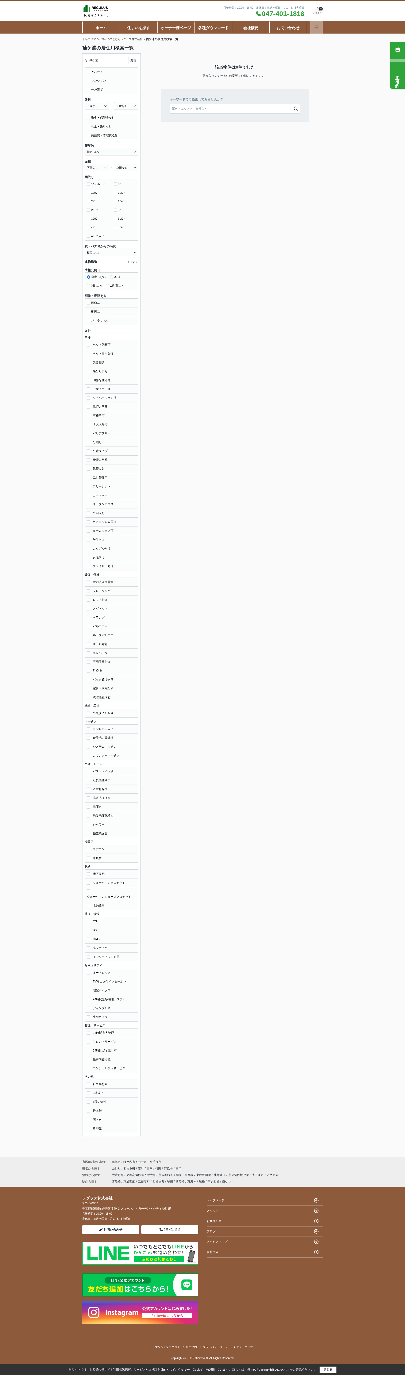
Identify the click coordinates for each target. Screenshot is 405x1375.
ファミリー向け (103, 566)
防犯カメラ (100, 1017)
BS (95, 930)
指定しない (98, 277)
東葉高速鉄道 (135, 1175)
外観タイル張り (103, 713)
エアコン (99, 849)
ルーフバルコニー (104, 635)
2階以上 (98, 1093)
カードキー (100, 495)
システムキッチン (104, 746)
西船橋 (116, 1181)
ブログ (211, 1231)
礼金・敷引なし (101, 126)
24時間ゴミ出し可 (105, 1050)
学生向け (99, 539)
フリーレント (102, 486)
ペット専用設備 (103, 353)
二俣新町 (144, 1181)
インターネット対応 (106, 956)
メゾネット (100, 608)
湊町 (141, 1168)
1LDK (121, 192)
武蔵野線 (118, 1175)
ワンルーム (98, 184)
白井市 (142, 1162)
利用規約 (191, 1347)
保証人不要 (100, 406)
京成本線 (164, 1175)
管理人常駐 (100, 459)
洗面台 (97, 806)
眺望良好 (99, 468)
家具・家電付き (103, 688)
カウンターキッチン (106, 755)
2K (93, 201)
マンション (98, 80)
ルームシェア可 (103, 530)
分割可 (97, 442)
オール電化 (100, 644)
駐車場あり (100, 1084)
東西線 (189, 1175)
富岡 (150, 1168)
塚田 (170, 1181)
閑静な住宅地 (102, 380)
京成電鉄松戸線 (239, 1175)
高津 (178, 1168)
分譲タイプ (100, 451)
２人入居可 (100, 424)
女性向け (99, 557)
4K (93, 227)
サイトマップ (244, 1347)
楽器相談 (99, 362)
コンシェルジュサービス (109, 1068)
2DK (121, 201)
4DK (121, 227)
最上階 (97, 1110)
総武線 (152, 1175)
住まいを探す (138, 28)
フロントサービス (104, 1041)
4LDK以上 (97, 236)
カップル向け (102, 548)
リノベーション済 (104, 397)
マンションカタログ (167, 1347)
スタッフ (213, 1210)
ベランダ (99, 617)
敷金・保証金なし (103, 117)
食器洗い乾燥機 (103, 737)
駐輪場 (97, 670)
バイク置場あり (103, 679)
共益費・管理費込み (104, 135)
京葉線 (178, 1175)
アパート (97, 71)
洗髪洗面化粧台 (103, 815)
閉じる (328, 1369)
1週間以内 (117, 285)
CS (95, 921)
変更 (133, 60)
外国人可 (99, 513)
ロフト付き (100, 599)
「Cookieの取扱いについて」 (273, 1369)
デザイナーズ (102, 389)
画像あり (97, 303)
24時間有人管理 (103, 1032)
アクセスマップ (217, 1241)
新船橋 (180, 1181)
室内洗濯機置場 (103, 582)
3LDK (121, 218)
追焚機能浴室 (102, 780)
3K (120, 210)
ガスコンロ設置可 (104, 522)
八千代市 (155, 1162)
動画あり (97, 311)
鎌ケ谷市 (129, 1162)
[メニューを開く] (316, 27)
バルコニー (100, 626)
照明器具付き (102, 661)
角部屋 (97, 1128)
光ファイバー (102, 948)
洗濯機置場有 (102, 697)
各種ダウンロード (213, 28)
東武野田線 (204, 1175)
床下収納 (99, 874)
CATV (96, 939)
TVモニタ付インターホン (109, 981)
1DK (94, 192)
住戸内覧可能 (102, 1059)
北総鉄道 (220, 1175)
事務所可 (99, 415)
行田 (158, 1168)
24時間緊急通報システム (109, 999)
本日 (117, 277)
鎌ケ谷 (226, 1181)
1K (120, 184)
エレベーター (102, 653)
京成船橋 (213, 1181)
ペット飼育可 (102, 344)
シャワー (99, 824)
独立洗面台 (100, 833)
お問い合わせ (288, 28)
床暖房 (97, 858)
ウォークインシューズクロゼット (109, 896)
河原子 (169, 1168)
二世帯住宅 (100, 477)
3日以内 (96, 285)
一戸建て (97, 89)
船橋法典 (158, 1181)
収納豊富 (99, 905)
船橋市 (116, 1162)
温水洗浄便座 (102, 798)
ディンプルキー (103, 1008)
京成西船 (129, 1181)
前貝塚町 (129, 1168)
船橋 (202, 1181)
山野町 (117, 1168)
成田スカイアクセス (265, 1175)
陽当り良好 (100, 371)
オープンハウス (103, 504)
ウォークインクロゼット (109, 882)
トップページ (215, 1200)
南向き (97, 1119)
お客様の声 (214, 1221)
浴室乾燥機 (100, 789)
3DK (94, 218)
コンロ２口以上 (103, 729)
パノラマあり (100, 320)
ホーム (101, 28)
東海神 (191, 1181)
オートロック (102, 972)
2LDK (95, 210)
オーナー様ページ (176, 28)
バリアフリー (102, 433)
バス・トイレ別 (103, 771)
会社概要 (250, 28)
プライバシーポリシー (216, 1347)
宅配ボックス (102, 990)
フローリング (102, 591)
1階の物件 (99, 1101)
